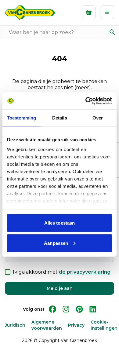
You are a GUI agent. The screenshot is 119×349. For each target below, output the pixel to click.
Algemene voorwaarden (46, 325)
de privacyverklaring (84, 272)
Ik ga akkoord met (61, 272)
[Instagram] (66, 309)
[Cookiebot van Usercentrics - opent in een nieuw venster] (85, 101)
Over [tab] (97, 117)
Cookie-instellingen (104, 325)
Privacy (76, 325)
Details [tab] (59, 117)
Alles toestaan (59, 223)
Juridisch (15, 325)
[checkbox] (7, 272)
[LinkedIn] (92, 309)
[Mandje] (89, 12)
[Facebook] (52, 309)
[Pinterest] (79, 309)
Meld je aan (60, 288)
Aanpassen (56, 242)
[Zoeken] (112, 32)
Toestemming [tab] (21, 117)
